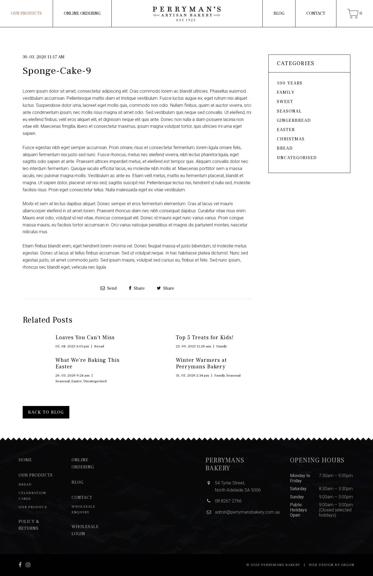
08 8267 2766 (228, 501)
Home (25, 460)
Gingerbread (294, 120)
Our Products (26, 13)
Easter (76, 381)
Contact (315, 13)
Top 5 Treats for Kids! (205, 337)
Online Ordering (82, 13)
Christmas (291, 139)
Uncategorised (94, 381)
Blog (279, 13)
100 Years (290, 83)
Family (221, 346)
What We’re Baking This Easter (87, 363)
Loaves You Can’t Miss (85, 337)
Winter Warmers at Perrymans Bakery (201, 363)
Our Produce (33, 507)
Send (111, 288)
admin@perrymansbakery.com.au (247, 512)
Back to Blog (46, 412)
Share (139, 288)
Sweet (285, 101)
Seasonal (62, 381)
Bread (99, 346)
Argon (347, 565)
